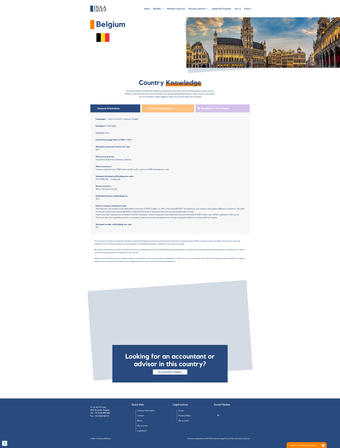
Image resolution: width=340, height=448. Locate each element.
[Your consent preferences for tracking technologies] (4, 443)
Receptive (100, 438)
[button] (162, 8)
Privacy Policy (230, 438)
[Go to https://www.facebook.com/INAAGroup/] (233, 412)
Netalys (108, 438)
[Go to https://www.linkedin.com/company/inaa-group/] (233, 416)
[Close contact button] (323, 445)
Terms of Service (244, 438)
